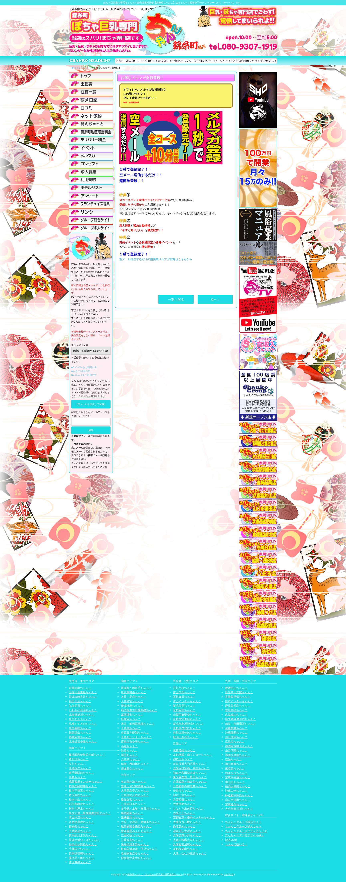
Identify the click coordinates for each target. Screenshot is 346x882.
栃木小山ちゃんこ (80, 799)
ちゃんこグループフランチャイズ (246, 831)
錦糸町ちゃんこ (79, 826)
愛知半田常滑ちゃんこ (135, 844)
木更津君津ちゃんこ (81, 822)
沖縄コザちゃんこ (236, 791)
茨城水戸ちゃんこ (80, 768)
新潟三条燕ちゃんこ (185, 737)
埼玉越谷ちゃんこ (80, 862)
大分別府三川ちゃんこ (239, 809)
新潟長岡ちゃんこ (184, 705)
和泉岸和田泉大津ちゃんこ (190, 773)
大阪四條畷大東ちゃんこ (188, 840)
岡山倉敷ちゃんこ (236, 764)
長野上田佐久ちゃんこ (187, 732)
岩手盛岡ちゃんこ (80, 728)
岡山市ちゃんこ (235, 782)
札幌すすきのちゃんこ (83, 723)
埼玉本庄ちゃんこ (80, 817)
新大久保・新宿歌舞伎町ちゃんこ (90, 813)
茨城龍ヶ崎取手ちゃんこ (136, 688)
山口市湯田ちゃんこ (237, 800)
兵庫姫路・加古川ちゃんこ (190, 781)
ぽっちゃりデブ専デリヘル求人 (244, 835)
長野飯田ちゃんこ (184, 710)
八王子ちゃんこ (131, 759)
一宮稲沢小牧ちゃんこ (135, 795)
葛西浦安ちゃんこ (132, 714)
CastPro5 (228, 874)
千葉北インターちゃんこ (136, 737)
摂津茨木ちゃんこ (184, 826)
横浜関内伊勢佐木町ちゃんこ (87, 755)
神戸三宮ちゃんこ (184, 795)
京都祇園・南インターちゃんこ (192, 755)
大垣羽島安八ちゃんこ (135, 790)
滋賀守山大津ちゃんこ (187, 831)
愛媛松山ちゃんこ (236, 688)
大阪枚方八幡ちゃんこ (187, 822)
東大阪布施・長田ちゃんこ (190, 777)
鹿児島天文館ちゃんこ (239, 692)
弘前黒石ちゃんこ (80, 705)
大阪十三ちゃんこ (184, 813)
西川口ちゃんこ (79, 759)
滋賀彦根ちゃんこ (184, 750)
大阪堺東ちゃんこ (184, 804)
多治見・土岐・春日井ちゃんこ (140, 808)
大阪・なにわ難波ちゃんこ (190, 853)
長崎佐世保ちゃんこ (237, 696)
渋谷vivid (231, 840)
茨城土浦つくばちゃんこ (84, 840)
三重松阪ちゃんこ (132, 835)
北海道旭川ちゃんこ (81, 714)
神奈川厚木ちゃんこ (81, 808)
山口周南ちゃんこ (236, 737)
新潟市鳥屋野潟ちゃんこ (188, 723)
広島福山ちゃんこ (236, 714)
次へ (214, 299)
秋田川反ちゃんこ (80, 701)
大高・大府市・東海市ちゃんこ (140, 822)
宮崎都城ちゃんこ (236, 728)
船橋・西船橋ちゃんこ (135, 764)
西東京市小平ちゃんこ (135, 741)
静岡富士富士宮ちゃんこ (136, 858)
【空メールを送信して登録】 (91, 404)
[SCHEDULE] (91, 84)
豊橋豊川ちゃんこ (132, 817)
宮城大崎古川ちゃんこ (83, 696)
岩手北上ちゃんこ (80, 719)
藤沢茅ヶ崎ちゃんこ (81, 858)
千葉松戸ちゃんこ (80, 849)
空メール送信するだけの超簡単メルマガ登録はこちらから (155, 259)
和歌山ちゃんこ (183, 759)
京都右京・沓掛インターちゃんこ (194, 817)
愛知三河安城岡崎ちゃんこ (138, 786)
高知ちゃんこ (233, 759)
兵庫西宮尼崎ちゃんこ (187, 844)
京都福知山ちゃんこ (185, 849)
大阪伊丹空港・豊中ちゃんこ (191, 768)
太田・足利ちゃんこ (133, 696)
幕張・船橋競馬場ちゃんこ (138, 723)
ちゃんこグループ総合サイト (243, 822)
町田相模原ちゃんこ (81, 804)
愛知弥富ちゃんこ (132, 799)
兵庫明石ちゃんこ (184, 799)
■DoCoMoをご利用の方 (84, 367)
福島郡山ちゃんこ (80, 732)
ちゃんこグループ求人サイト (243, 826)
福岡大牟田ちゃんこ (237, 786)
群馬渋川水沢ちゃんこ (83, 835)
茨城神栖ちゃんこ (132, 705)
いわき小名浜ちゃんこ (83, 710)
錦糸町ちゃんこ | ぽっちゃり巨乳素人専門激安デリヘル (155, 874)
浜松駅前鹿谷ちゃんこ (135, 853)
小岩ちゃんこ (129, 746)
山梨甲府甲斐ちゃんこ (187, 714)
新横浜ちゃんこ (131, 719)
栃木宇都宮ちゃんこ (81, 790)
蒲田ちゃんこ (129, 755)
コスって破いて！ (236, 844)
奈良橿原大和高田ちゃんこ (190, 764)
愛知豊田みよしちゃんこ (136, 831)
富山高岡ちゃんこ (184, 692)
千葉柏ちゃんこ (131, 728)
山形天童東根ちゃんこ (83, 692)
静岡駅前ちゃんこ (132, 813)
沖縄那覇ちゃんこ (236, 732)
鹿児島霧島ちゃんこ (237, 705)
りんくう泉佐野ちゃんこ (188, 808)
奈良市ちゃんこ (183, 790)
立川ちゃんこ (77, 764)
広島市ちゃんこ (235, 741)
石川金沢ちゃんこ (184, 696)
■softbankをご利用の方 (84, 375)
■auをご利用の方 (80, 371)
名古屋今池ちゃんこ (133, 781)
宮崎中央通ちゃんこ (237, 777)
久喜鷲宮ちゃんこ (132, 701)
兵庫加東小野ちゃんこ (187, 835)
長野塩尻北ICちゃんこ (187, 728)
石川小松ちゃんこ (184, 688)
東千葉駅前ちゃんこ (81, 773)
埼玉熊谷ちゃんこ (80, 795)
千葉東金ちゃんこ (80, 831)
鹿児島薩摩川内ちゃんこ (240, 719)
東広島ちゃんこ (235, 768)
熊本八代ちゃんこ (236, 773)
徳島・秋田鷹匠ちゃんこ (240, 723)
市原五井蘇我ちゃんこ (135, 732)
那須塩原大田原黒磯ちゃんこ (139, 710)
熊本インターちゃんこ (239, 701)
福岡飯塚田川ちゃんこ (239, 746)
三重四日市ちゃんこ (133, 804)
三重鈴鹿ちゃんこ (132, 840)
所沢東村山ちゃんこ (133, 692)
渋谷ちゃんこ (129, 750)
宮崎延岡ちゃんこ (236, 804)
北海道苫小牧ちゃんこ (83, 741)
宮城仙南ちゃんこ (80, 688)
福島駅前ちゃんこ (80, 737)
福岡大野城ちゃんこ (237, 755)
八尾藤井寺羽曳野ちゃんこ (190, 786)
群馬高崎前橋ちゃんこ (83, 786)
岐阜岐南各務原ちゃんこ (136, 826)
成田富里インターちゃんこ (86, 781)
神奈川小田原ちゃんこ (83, 844)
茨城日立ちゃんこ (132, 768)
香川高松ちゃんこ (236, 710)
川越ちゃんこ (77, 777)
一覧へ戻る (176, 299)
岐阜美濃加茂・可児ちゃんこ (139, 849)
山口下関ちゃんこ (236, 750)
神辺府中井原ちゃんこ (239, 795)
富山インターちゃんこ (187, 701)
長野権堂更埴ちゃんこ (187, 719)
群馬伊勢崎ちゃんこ (81, 853)
